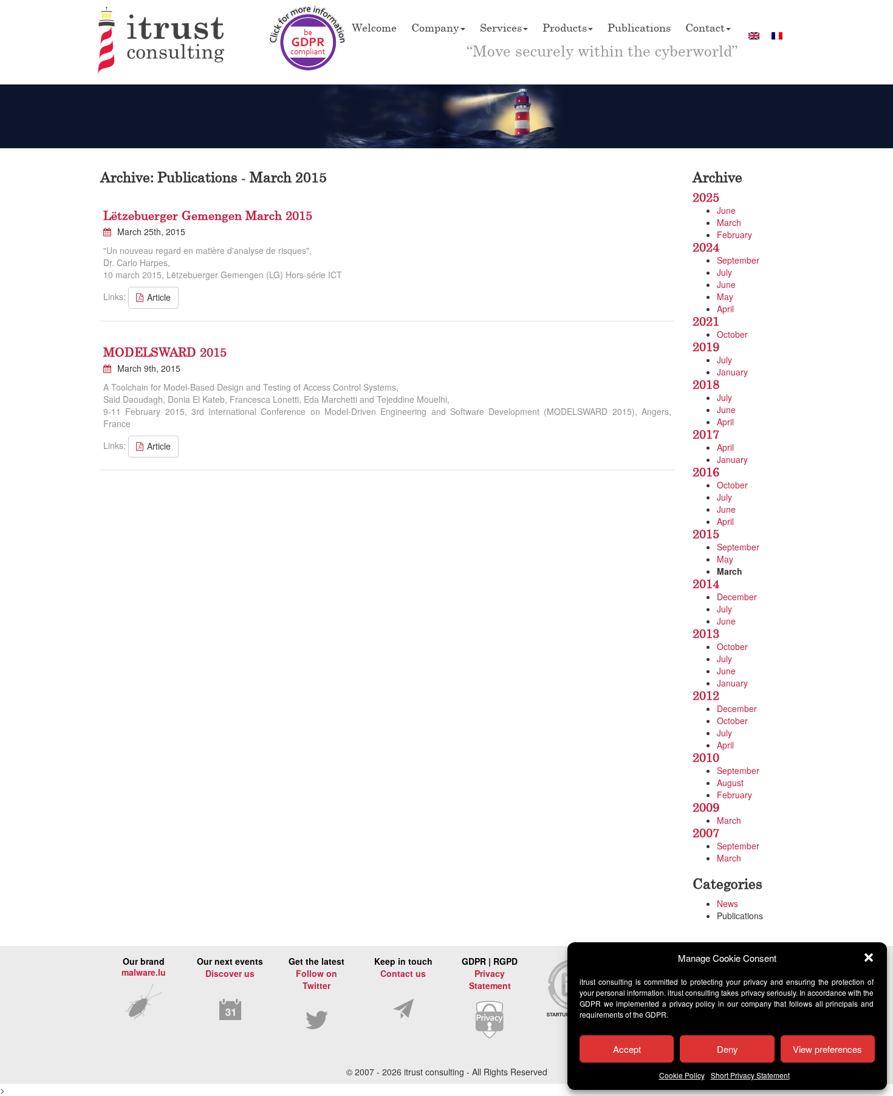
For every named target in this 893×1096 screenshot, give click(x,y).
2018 (706, 384)
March (729, 222)
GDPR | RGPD (490, 973)
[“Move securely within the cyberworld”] (162, 42)
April (725, 309)
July (724, 272)
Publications (639, 27)
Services (501, 27)
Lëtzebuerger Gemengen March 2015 (207, 215)
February (734, 234)
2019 (706, 346)
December (737, 597)
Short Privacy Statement (750, 1075)
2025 (706, 197)
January (732, 372)
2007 (706, 832)
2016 (706, 471)
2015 (706, 533)
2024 (706, 247)
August (730, 782)
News (727, 903)
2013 (706, 633)
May (725, 296)
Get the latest (316, 973)
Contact (705, 27)
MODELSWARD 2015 (165, 352)
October (732, 334)
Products (564, 27)
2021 (706, 321)
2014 (706, 583)
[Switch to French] (777, 35)
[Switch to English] (753, 35)
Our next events (230, 967)
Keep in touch (403, 967)
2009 (706, 807)
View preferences (827, 1049)
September (738, 260)
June (726, 210)
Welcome (374, 27)
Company (435, 27)
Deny (727, 1049)
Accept (627, 1049)
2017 (706, 434)
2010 (706, 757)
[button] (869, 957)
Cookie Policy (682, 1075)
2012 (706, 695)
